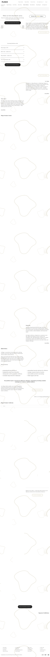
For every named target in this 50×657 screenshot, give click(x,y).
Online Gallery (30, 647)
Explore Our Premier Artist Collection (12, 22)
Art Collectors (5, 648)
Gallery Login (42, 647)
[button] (2, 26)
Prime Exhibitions (32, 4)
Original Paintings (9, 4)
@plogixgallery (46, 396)
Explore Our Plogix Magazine (43, 75)
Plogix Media (17, 648)
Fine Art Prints (15, 4)
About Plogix (4, 647)
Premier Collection (30, 648)
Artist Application (44, 4)
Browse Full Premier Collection (25, 606)
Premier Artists (20, 4)
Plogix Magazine (38, 4)
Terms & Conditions (19, 654)
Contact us (2, 5)
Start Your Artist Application (44, 32)
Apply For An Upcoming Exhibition (12, 64)
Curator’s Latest (3, 4)
